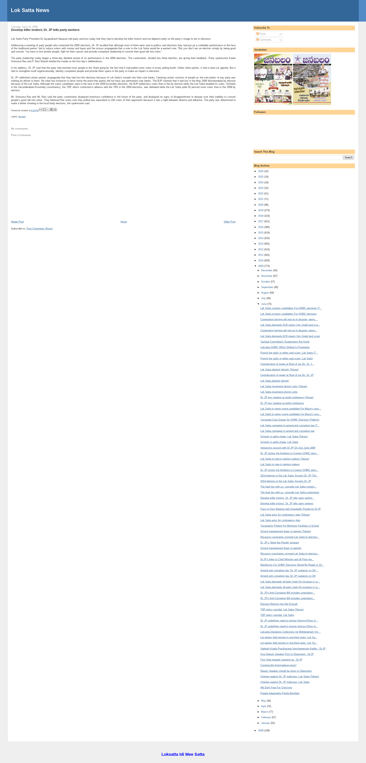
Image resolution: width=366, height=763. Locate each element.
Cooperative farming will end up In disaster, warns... (288, 319)
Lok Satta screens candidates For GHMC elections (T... (291, 308)
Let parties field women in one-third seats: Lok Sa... (288, 637)
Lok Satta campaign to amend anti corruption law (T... (289, 425)
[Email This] (41, 109)
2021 (261, 199)
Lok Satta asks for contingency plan (280, 520)
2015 (261, 232)
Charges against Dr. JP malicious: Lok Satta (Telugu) (289, 676)
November (267, 275)
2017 (261, 221)
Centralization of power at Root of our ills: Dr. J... (287, 364)
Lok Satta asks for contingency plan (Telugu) (285, 514)
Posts (262, 33)
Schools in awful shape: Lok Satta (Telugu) (284, 436)
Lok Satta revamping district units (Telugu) (283, 386)
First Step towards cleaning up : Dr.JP (281, 659)
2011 (261, 255)
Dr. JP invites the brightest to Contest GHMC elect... (289, 453)
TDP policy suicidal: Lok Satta (277, 615)
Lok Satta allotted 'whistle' (274, 380)
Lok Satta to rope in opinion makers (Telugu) (284, 458)
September (267, 287)
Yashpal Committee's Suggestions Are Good (284, 341)
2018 (261, 215)
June (264, 304)
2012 (261, 249)
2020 (261, 204)
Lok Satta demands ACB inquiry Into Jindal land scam (290, 336)
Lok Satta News (30, 10)
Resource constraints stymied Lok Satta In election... (289, 537)
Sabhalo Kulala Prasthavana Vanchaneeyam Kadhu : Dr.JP (293, 648)
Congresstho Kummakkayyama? (278, 665)
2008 (261, 730)
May (264, 700)
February (266, 717)
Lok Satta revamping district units (279, 391)
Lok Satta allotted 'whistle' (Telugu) (279, 369)
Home (123, 221)
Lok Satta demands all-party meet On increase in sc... (290, 581)
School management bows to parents (280, 548)
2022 (261, 193)
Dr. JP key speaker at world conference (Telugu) (286, 397)
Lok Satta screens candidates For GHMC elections (288, 313)
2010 (261, 260)
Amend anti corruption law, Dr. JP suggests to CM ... (289, 570)
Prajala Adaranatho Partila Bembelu (279, 693)
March (265, 711)
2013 (261, 243)
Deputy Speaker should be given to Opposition (286, 671)
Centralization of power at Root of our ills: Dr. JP (287, 375)
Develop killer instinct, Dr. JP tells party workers (45, 29)
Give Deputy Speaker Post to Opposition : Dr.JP (287, 654)
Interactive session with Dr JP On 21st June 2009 (287, 447)
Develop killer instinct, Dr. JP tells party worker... (287, 498)
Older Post (230, 221)
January (266, 723)
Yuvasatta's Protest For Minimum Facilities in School (289, 525)
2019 (261, 210)
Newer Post (17, 221)
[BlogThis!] (44, 109)
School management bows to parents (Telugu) (285, 531)
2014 (261, 238)
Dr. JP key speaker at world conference (282, 403)
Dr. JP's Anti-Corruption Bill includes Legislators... (287, 592)
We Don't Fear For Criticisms (276, 687)
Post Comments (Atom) (39, 228)
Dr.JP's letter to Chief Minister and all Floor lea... (287, 559)
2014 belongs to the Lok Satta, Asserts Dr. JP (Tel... (289, 475)
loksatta (22, 116)
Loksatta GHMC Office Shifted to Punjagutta (285, 347)
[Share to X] (48, 109)
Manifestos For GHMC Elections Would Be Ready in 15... (292, 564)
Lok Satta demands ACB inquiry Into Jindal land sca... (290, 325)
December (267, 270)
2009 (261, 266)
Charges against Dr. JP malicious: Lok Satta (284, 682)
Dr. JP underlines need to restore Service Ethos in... (289, 620)
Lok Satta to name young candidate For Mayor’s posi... (290, 408)
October (266, 281)
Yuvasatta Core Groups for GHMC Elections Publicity (289, 419)
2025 (261, 176)
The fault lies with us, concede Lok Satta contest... (288, 486)
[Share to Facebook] (52, 109)
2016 (261, 227)
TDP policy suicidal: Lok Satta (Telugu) (281, 609)
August (265, 292)
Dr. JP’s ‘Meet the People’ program (279, 542)
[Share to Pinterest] (55, 109)
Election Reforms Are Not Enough (279, 604)
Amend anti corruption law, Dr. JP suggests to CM (287, 576)
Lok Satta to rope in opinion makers (280, 464)
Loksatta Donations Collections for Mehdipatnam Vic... (290, 631)
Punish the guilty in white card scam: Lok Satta (286, 358)
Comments (265, 39)
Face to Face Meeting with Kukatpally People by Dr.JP (290, 509)
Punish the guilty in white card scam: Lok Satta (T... (289, 352)
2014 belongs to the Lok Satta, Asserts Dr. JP (285, 481)
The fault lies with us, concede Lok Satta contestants (289, 492)
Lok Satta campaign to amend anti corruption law (287, 431)
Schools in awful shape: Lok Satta (279, 442)
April (264, 706)
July (263, 298)
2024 (261, 182)
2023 (261, 188)
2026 (261, 171)
